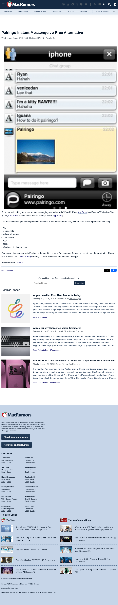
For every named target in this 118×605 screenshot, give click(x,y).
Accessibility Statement (9, 588)
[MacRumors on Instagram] (68, 4)
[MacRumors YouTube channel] (85, 4)
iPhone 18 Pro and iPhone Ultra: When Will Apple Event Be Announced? (74, 360)
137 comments (55, 350)
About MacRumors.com (16, 437)
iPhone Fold (57, 11)
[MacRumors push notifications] (90, 4)
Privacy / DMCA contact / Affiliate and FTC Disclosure (20, 584)
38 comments (7, 270)
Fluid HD (39, 592)
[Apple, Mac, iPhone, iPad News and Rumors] (20, 7)
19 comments (54, 383)
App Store (82, 212)
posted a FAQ (24, 256)
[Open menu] (3, 4)
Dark (54, 592)
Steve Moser (6, 506)
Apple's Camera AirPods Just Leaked (31, 550)
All (115, 11)
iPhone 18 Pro (40, 11)
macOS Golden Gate (104, 11)
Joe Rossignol (75, 299)
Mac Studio (23, 11)
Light (50, 592)
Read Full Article (40, 317)
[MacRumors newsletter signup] (99, 4)
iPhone (20, 262)
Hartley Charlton (76, 331)
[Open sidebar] (115, 5)
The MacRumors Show (79, 520)
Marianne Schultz (31, 487)
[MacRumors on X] (77, 4)
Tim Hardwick (30, 477)
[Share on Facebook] (114, 270)
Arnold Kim (51, 38)
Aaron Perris (29, 506)
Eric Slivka (29, 458)
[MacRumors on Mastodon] (81, 4)
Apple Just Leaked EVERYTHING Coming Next (36, 560)
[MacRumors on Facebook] (72, 4)
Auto (45, 592)
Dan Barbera (6, 496)
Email (3, 462)
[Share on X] (107, 270)
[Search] (110, 4)
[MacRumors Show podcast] (63, 4)
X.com (9, 462)
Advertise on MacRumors (16, 445)
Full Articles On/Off (22, 592)
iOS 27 (71, 11)
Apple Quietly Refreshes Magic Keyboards (57, 328)
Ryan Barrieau (30, 496)
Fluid (33, 592)
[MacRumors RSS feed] (95, 4)
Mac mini (8, 11)
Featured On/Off (8, 592)
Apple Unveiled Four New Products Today (57, 295)
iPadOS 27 (85, 11)
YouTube (10, 520)
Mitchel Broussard (8, 477)
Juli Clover (5, 467)
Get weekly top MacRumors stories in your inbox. (59, 278)
